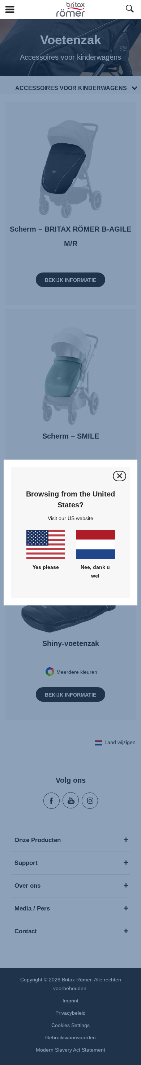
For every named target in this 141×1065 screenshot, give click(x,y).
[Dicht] (119, 476)
